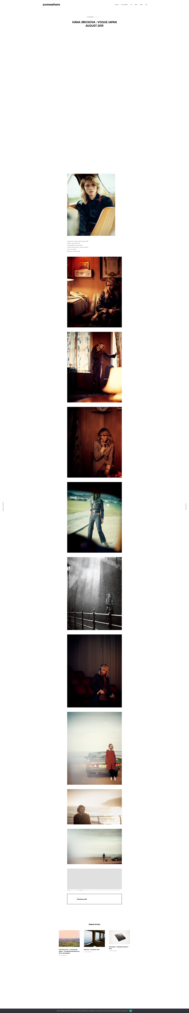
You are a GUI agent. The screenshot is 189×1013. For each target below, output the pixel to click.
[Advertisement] (95, 879)
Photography (124, 4)
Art (131, 4)
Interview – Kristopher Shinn (92, 949)
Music (141, 4)
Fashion (117, 4)
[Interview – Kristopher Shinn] (94, 938)
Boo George (85, 890)
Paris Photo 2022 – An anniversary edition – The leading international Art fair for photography (69, 951)
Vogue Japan (117, 890)
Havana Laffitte (99, 890)
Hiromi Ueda (106, 890)
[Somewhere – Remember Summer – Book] (119, 937)
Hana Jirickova (92, 890)
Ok (130, 1010)
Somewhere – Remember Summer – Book (119, 947)
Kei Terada (111, 890)
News (136, 4)
